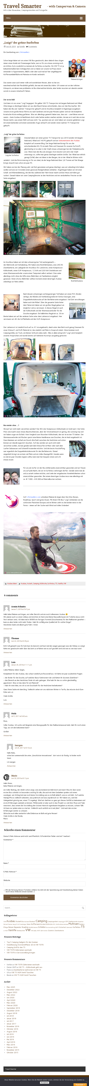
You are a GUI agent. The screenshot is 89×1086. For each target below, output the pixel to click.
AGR (4, 921)
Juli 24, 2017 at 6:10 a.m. (23, 748)
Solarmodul (69, 927)
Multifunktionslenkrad (62, 924)
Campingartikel (53, 921)
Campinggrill (61, 921)
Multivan (73, 923)
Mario (14, 775)
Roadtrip (25, 927)
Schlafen (42, 927)
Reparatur (17, 927)
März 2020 (11, 1003)
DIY (67, 921)
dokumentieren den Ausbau (69, 141)
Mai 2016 (10, 1039)
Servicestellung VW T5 (52, 927)
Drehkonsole (73, 921)
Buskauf (32, 921)
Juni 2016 (10, 1037)
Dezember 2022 (13, 990)
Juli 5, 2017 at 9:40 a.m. (19, 716)
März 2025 (11, 987)
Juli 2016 (10, 1034)
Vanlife (60, 584)
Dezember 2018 (13, 1011)
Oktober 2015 (12, 1053)
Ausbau (23, 584)
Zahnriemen (44, 930)
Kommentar (8, 840)
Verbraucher (21, 930)
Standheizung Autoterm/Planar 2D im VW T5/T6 (25, 945)
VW (64, 584)
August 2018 (12, 1013)
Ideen (29, 924)
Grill (18, 924)
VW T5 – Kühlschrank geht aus (30, 967)
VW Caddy (33, 930)
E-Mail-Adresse (9, 872)
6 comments (32, 47)
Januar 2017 (11, 1024)
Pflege (5, 927)
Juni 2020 (10, 998)
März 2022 (11, 995)
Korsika (42, 924)
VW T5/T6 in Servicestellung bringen (21, 953)
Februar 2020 (12, 1005)
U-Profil (5, 930)
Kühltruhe (43, 584)
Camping (36, 584)
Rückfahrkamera (33, 927)
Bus (22, 921)
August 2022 (12, 992)
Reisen (10, 927)
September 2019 (13, 1008)
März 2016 (11, 1045)
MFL (54, 924)
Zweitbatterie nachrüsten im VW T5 (27, 970)
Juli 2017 (10, 1021)
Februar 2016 (12, 1047)
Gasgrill (14, 924)
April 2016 (11, 1042)
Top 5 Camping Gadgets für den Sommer (22, 942)
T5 (56, 584)
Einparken (80, 921)
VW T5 (38, 930)
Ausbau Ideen (12, 584)
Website (6, 880)
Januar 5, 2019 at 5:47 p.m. (20, 609)
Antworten (7, 629)
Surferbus (50, 584)
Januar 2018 (11, 1018)
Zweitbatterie (59, 930)
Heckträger (23, 924)
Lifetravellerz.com (33, 497)
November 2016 (13, 1026)
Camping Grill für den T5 (16, 947)
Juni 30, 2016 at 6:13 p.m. (20, 778)
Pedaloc (82, 924)
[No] (86, 1081)
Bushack (27, 921)
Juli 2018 (10, 1016)
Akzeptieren (44, 1082)
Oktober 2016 (12, 1029)
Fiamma (10, 924)
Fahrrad (5, 924)
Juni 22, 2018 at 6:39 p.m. (20, 641)
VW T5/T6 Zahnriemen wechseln (19, 950)
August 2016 (12, 1032)
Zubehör (51, 930)
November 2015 (13, 1050)
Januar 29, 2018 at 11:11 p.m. (21, 665)
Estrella (22, 47)
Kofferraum (35, 924)
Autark (29, 584)
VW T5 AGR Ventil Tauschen (22, 972)
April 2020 (11, 1000)
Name (6, 863)
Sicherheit (62, 927)
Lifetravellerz (24, 52)
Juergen (19, 745)
